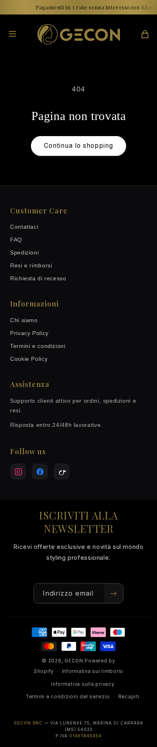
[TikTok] (62, 472)
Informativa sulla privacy (82, 684)
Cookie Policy (29, 359)
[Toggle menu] (12, 34)
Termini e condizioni (38, 346)
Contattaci (24, 226)
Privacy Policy (29, 333)
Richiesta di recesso (38, 278)
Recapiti (129, 696)
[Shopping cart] (145, 34)
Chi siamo (24, 320)
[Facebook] (40, 472)
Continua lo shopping (79, 145)
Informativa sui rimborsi (93, 671)
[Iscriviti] (113, 593)
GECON (73, 661)
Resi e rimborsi (31, 265)
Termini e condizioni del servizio (68, 696)
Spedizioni (24, 252)
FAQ (16, 239)
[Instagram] (18, 472)
